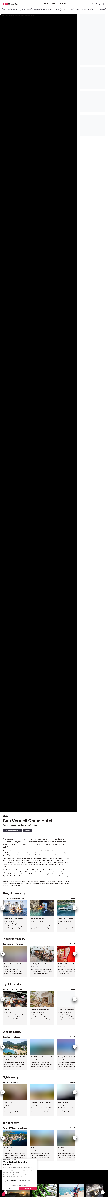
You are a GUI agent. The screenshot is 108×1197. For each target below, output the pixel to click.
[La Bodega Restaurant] (42, 961)
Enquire (27, 830)
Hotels (58, 9)
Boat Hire (37, 9)
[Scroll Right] (75, 908)
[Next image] (74, 413)
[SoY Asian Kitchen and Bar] (69, 961)
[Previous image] (3, 413)
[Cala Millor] (69, 1145)
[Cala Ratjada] (15, 1145)
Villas (77, 9)
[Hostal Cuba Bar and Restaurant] (69, 1008)
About (45, 4)
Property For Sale (99, 9)
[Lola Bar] (15, 1008)
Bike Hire (15, 9)
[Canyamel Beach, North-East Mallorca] (15, 1054)
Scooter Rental (26, 9)
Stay (53, 4)
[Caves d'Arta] (15, 1100)
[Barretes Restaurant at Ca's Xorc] (15, 961)
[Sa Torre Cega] (69, 1100)
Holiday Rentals (47, 9)
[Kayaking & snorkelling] (42, 916)
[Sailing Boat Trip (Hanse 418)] (15, 916)
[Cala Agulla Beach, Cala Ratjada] (69, 1054)
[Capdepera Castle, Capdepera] (42, 1100)
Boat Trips (6, 9)
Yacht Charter (86, 9)
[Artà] (42, 1145)
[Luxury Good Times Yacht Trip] (69, 916)
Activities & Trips (68, 9)
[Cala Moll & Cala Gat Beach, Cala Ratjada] (42, 1054)
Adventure (63, 4)
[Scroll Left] (3, 908)
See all (72, 898)
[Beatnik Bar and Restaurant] (42, 1008)
